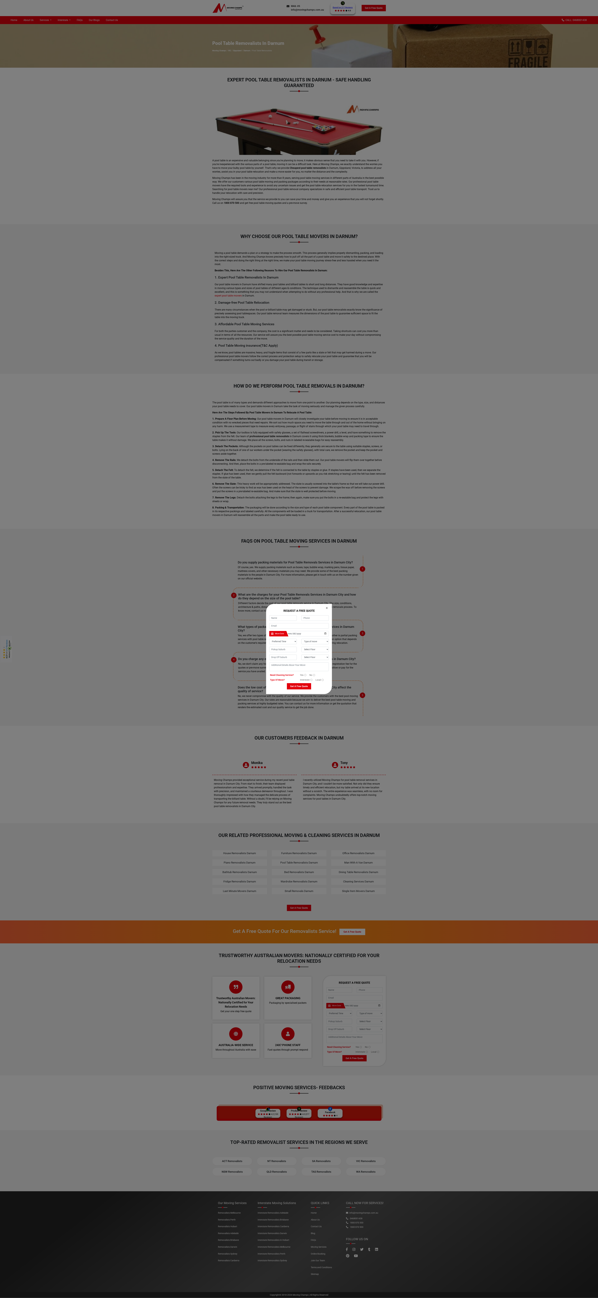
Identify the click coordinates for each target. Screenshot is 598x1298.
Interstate (305, 680)
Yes (301, 675)
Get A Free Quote (299, 686)
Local (318, 680)
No (310, 675)
